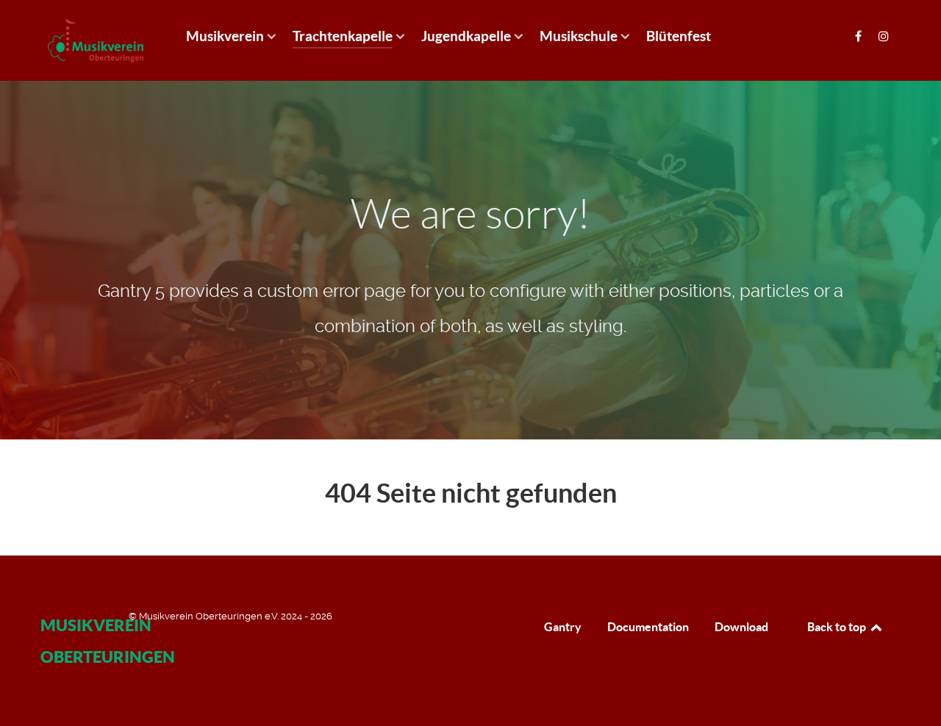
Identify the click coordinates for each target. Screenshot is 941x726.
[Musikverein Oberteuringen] (95, 40)
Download (741, 626)
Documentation (648, 626)
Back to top (837, 626)
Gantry (563, 626)
